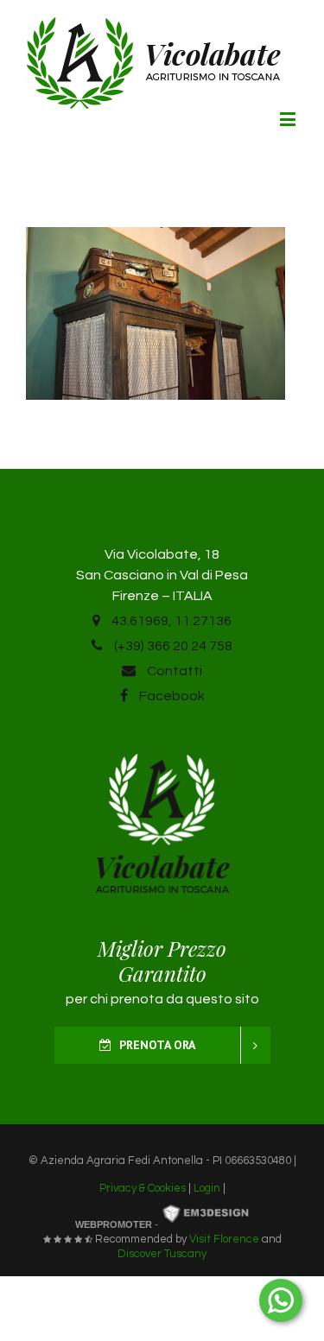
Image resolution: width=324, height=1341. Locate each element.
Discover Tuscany (162, 1254)
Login (207, 1188)
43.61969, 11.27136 (170, 621)
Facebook (171, 696)
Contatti (173, 671)
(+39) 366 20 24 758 (171, 646)
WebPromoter (113, 1224)
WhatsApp (280, 1300)
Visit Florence (224, 1239)
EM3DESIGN (205, 1215)
